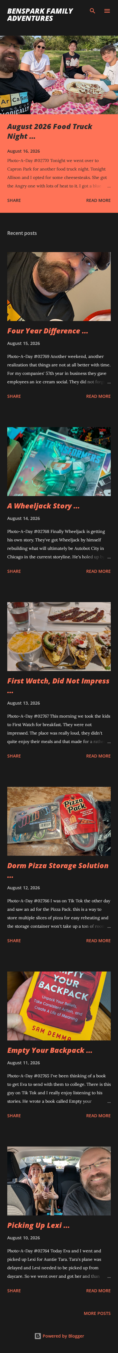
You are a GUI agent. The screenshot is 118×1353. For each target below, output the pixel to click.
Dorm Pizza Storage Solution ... (58, 870)
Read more (98, 200)
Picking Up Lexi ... (38, 1225)
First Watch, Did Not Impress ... (58, 685)
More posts (97, 1313)
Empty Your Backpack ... (50, 1050)
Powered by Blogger (62, 1336)
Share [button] (14, 200)
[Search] (92, 11)
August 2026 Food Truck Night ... (49, 131)
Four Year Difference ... (47, 331)
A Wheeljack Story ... (43, 506)
